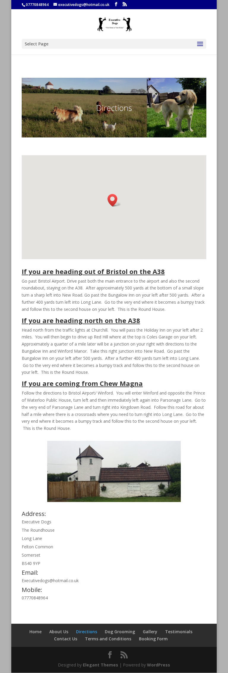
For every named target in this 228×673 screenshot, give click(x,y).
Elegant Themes (100, 665)
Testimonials (178, 631)
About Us (58, 631)
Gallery (150, 631)
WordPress (158, 665)
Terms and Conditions (108, 639)
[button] (114, 200)
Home (35, 631)
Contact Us (65, 639)
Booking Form (153, 639)
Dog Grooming (120, 631)
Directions (86, 631)
